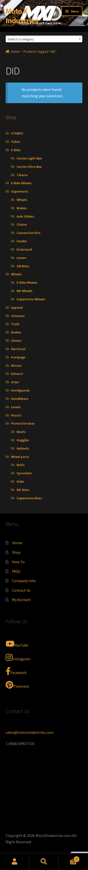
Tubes (15, 141)
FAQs (16, 571)
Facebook (18, 672)
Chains (22, 224)
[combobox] (44, 39)
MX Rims (23, 490)
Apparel (17, 307)
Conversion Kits (29, 233)
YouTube (21, 645)
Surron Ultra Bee (29, 166)
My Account (21, 599)
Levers (21, 258)
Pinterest (21, 686)
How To (18, 561)
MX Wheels (25, 291)
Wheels (22, 199)
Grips (15, 382)
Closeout (18, 316)
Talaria (22, 175)
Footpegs (18, 357)
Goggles (23, 440)
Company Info (24, 580)
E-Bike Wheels (21, 183)
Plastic (16, 415)
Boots (21, 431)
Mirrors (16, 365)
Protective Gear (23, 423)
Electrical (18, 349)
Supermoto (19, 191)
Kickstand (24, 249)
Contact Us (21, 590)
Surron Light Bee (29, 158)
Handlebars (20, 398)
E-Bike (15, 150)
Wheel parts (20, 456)
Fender (22, 241)
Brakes (22, 208)
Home (15, 51)
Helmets (23, 448)
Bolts (21, 465)
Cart (68, 857)
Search (44, 861)
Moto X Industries (22, 15)
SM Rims (23, 266)
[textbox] (44, 39)
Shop (16, 552)
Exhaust (17, 373)
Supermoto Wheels (31, 299)
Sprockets (24, 473)
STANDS (17, 133)
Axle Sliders (25, 216)
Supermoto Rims (29, 498)
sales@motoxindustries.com (30, 732)
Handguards (20, 390)
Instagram (21, 658)
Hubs (20, 481)
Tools (15, 324)
